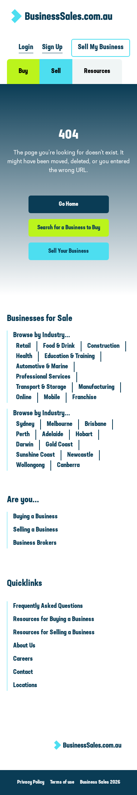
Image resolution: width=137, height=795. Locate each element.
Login (26, 47)
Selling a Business (35, 530)
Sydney (25, 424)
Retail (23, 346)
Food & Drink (59, 346)
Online (23, 397)
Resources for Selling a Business (54, 633)
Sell (56, 71)
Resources (97, 71)
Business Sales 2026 (100, 782)
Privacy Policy (30, 782)
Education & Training (70, 356)
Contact (23, 672)
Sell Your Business (68, 251)
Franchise (84, 397)
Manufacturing (96, 387)
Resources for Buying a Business (53, 619)
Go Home (68, 204)
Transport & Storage (41, 387)
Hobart (84, 434)
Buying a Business (35, 517)
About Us (24, 646)
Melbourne (59, 424)
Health (24, 356)
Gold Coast (59, 445)
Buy (23, 71)
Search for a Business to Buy (68, 228)
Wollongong (30, 465)
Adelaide (52, 434)
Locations (25, 685)
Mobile (52, 397)
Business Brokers (35, 543)
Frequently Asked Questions (48, 606)
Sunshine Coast (35, 455)
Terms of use (62, 782)
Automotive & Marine (42, 367)
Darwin (24, 445)
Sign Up (52, 47)
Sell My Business (100, 47)
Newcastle (80, 455)
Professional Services (43, 377)
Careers (23, 659)
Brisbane (95, 424)
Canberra (68, 465)
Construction (103, 346)
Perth (23, 434)
